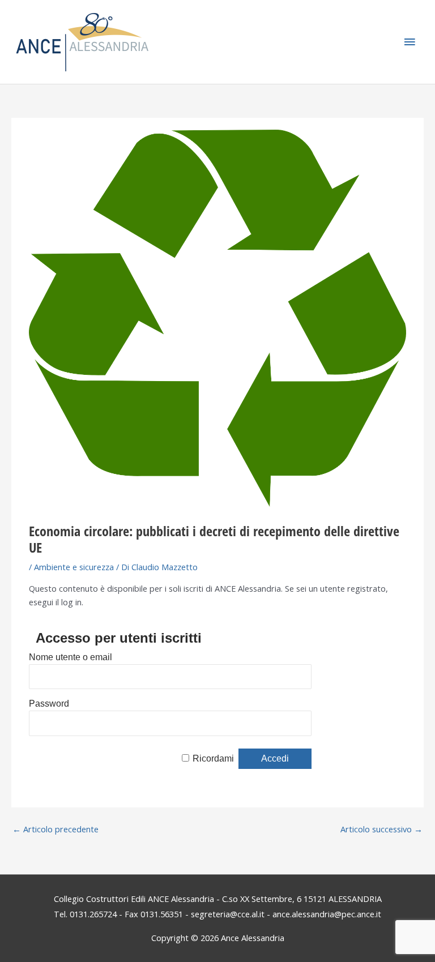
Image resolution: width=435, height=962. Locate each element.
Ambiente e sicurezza (74, 566)
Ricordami (213, 758)
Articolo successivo (381, 829)
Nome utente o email (70, 657)
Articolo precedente (55, 829)
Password (49, 703)
